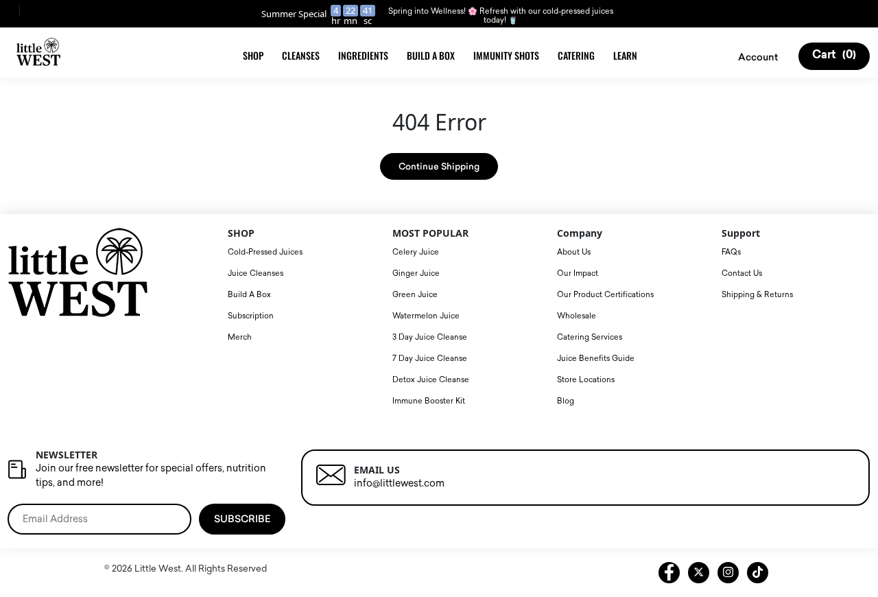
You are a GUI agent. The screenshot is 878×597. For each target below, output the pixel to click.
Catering (576, 55)
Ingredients (363, 55)
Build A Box (431, 55)
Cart (834, 55)
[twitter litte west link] (698, 572)
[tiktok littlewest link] (757, 572)
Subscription (251, 316)
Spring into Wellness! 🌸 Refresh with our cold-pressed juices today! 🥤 (500, 16)
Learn (625, 55)
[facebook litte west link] (669, 572)
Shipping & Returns (757, 294)
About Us (574, 252)
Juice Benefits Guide (595, 358)
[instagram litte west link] (728, 572)
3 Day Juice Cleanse (429, 337)
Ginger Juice (416, 273)
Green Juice (415, 294)
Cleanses (301, 55)
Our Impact (577, 273)
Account (758, 57)
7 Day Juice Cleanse (429, 358)
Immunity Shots (506, 55)
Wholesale (576, 316)
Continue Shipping (439, 166)
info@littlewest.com (399, 483)
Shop (253, 55)
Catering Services (589, 337)
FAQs (731, 252)
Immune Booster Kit (428, 401)
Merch (240, 337)
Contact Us (742, 273)
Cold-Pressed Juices (265, 252)
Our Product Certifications (605, 294)
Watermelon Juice (426, 316)
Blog (565, 401)
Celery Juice (415, 252)
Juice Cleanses (255, 273)
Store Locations (586, 379)
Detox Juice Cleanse (430, 379)
